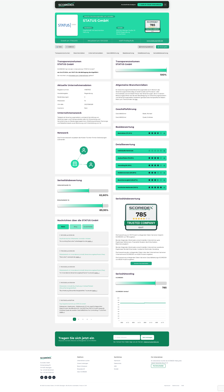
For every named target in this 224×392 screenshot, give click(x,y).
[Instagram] (49, 377)
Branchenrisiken (79, 53)
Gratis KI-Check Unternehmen (150, 4)
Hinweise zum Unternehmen (78, 75)
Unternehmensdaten (95, 53)
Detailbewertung (144, 53)
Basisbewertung (128, 53)
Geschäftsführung (113, 53)
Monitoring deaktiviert (147, 46)
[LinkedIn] (41, 377)
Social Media (88, 226)
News (63, 226)
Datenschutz (117, 363)
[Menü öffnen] (165, 4)
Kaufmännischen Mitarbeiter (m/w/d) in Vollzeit (75, 238)
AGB (115, 366)
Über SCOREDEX (82, 371)
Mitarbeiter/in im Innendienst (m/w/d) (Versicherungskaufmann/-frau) (82, 254)
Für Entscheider (158, 366)
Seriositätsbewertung (160, 53)
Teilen (60, 46)
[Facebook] (45, 377)
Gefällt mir (71, 46)
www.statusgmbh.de (155, 41)
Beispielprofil (81, 369)
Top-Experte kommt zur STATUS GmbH (72, 304)
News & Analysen (82, 366)
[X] (53, 377)
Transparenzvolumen (62, 53)
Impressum (117, 360)
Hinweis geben (163, 46)
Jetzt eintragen (147, 337)
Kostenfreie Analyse (128, 4)
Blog (75, 226)
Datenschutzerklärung (151, 342)
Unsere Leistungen (82, 363)
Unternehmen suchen (83, 360)
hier (136, 99)
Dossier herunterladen (141, 263)
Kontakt (116, 369)
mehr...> (90, 241)
